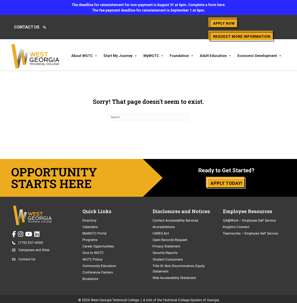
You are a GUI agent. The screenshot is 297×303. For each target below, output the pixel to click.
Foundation (179, 56)
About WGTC (82, 56)
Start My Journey (118, 56)
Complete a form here (206, 5)
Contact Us (26, 27)
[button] (44, 27)
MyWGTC (151, 56)
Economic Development (257, 56)
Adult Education (213, 56)
